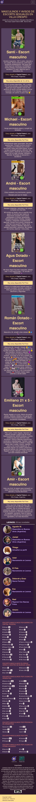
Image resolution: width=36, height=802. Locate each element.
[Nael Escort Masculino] (7, 604)
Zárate (6, 718)
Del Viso (23, 688)
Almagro (7, 627)
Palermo (7, 642)
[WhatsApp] (21, 47)
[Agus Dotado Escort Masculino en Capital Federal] (18, 242)
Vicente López (24, 716)
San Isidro (7, 711)
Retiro (22, 649)
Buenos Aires (8, 681)
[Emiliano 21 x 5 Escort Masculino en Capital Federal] (18, 387)
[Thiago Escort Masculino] (7, 552)
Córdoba (23, 686)
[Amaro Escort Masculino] (7, 614)
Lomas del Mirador (9, 698)
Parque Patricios (9, 647)
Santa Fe (22, 732)
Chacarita (23, 632)
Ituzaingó (23, 691)
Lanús (6, 696)
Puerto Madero (25, 647)
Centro (6, 668)
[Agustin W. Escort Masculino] (7, 531)
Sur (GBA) (7, 673)
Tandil (22, 713)
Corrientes (7, 688)
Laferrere (23, 693)
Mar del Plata (24, 698)
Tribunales (7, 657)
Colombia (23, 738)
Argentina (7, 738)
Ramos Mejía (24, 706)
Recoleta (7, 649)
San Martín (23, 711)
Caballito (7, 632)
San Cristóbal (24, 652)
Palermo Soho (8, 644)
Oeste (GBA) (24, 670)
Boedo (22, 629)
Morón (6, 703)
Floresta (23, 637)
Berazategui (24, 683)
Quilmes (6, 706)
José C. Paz (7, 693)
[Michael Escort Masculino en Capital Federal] (18, 106)
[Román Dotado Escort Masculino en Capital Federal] (18, 304)
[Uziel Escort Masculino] (7, 562)
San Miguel (7, 713)
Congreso (23, 634)
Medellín (6, 752)
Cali (22, 749)
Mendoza (7, 701)
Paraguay (7, 741)
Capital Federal (9, 686)
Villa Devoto (7, 659)
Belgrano (7, 629)
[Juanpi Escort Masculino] (7, 542)
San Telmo (23, 654)
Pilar (22, 703)
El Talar (6, 691)
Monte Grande (24, 701)
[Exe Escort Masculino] (7, 594)
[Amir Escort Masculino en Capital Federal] (18, 466)
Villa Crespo (24, 657)
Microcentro (24, 668)
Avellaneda (7, 683)
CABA (23, 681)
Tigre (6, 716)
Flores (6, 637)
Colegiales (7, 634)
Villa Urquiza (24, 659)
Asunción (7, 749)
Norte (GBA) (8, 670)
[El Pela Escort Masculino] (7, 573)
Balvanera (23, 627)
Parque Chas (24, 644)
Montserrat (7, 639)
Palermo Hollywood (26, 642)
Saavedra (7, 652)
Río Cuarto (7, 708)
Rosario (23, 708)
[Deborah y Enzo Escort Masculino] (7, 583)
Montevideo (24, 752)
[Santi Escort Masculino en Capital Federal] (18, 38)
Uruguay (23, 741)
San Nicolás (8, 654)
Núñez (22, 639)
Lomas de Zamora (25, 696)
